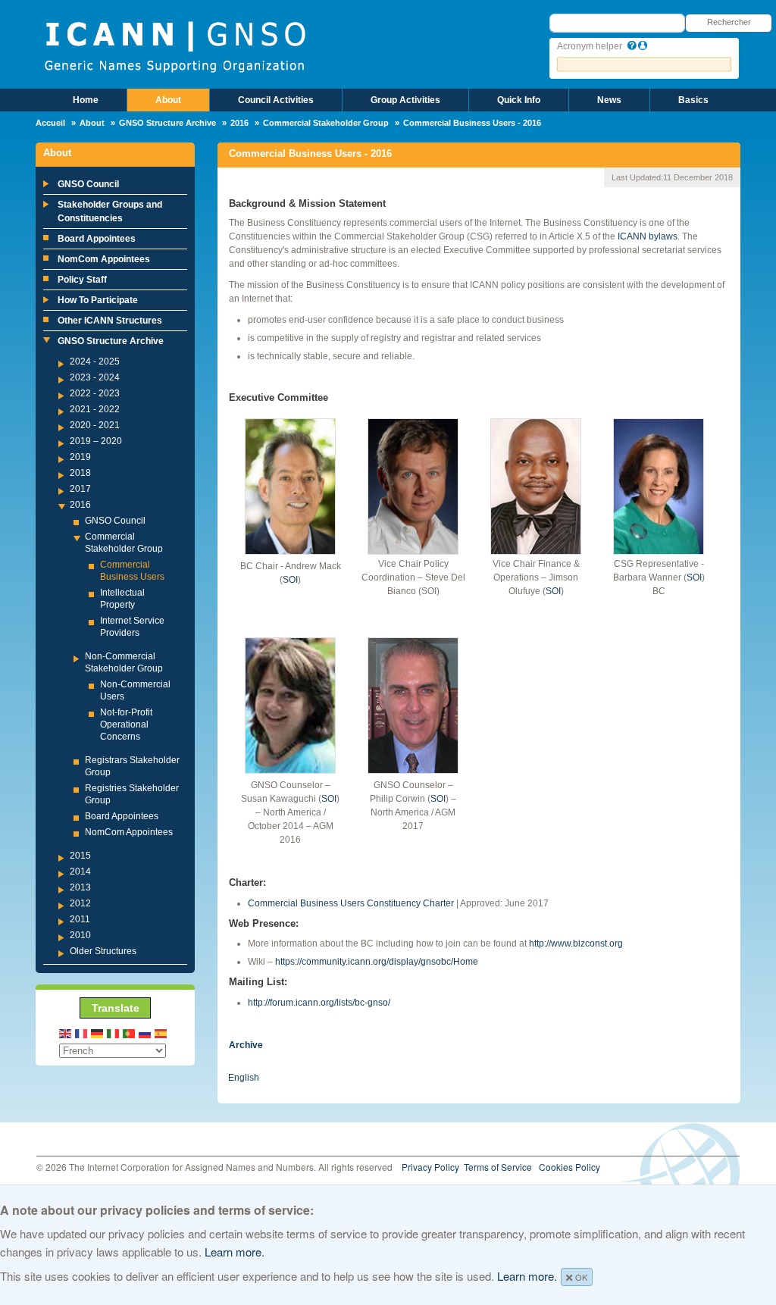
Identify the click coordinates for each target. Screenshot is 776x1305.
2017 (80, 489)
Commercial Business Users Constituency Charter (351, 903)
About (168, 100)
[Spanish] (161, 1032)
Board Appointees (97, 238)
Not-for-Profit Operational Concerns (126, 724)
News (609, 100)
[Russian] (145, 1032)
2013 (80, 887)
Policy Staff (82, 279)
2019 (80, 457)
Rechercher (729, 22)
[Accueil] (175, 45)
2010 (80, 935)
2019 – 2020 (96, 441)
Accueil (50, 122)
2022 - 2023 (95, 393)
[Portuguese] (129, 1032)
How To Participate (98, 300)
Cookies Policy (569, 1166)
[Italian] (113, 1032)
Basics (693, 100)
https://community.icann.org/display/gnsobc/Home (376, 961)
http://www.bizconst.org (576, 943)
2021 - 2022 (95, 409)
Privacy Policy (430, 1166)
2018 (80, 473)
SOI (290, 579)
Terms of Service (498, 1166)
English (243, 1077)
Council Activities (276, 100)
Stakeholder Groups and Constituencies (110, 211)
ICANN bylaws (646, 236)
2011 (80, 919)
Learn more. (234, 1252)
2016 (239, 122)
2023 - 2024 (95, 377)
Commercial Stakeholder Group (326, 122)
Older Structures (103, 951)
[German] (98, 1032)
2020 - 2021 (95, 425)
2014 (80, 871)
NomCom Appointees (104, 259)
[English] (66, 1032)
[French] (82, 1032)
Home (86, 100)
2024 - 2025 (95, 361)
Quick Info (518, 100)
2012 (80, 903)
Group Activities (405, 100)
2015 (80, 855)
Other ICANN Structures (110, 320)
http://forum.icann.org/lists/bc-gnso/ (319, 1002)
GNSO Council (88, 184)
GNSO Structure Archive (167, 122)
